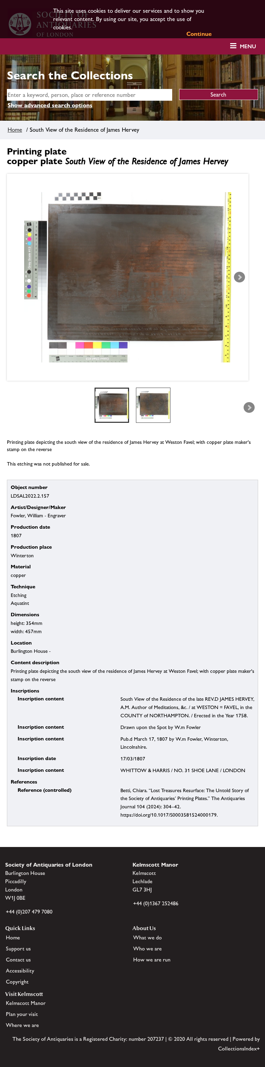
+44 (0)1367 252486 (155, 903)
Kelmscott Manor (26, 1003)
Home (15, 129)
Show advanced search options (50, 105)
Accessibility (20, 970)
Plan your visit (22, 1014)
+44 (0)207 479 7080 (29, 911)
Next (239, 277)
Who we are (147, 948)
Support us (18, 948)
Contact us (18, 959)
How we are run (151, 959)
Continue (199, 33)
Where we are (22, 1025)
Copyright (17, 981)
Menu (248, 46)
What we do (147, 937)
